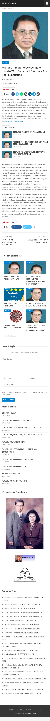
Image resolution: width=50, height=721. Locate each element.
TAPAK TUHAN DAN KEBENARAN (14, 466)
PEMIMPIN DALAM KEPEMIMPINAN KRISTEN (27, 612)
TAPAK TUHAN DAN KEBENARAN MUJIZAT (17, 459)
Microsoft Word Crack (14, 121)
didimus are (8, 678)
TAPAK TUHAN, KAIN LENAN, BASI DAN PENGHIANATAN (22, 435)
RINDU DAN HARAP (9, 413)
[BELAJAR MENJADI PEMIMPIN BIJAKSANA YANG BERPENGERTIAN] (7, 154)
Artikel (5, 62)
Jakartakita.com (30, 713)
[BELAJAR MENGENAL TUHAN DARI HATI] (14, 267)
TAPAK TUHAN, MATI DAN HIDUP (13, 442)
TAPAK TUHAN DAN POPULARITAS (14, 481)
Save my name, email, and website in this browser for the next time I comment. (24, 393)
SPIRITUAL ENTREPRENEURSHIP (29, 604)
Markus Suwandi (10, 654)
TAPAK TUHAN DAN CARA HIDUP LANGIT (17, 420)
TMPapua (8, 636)
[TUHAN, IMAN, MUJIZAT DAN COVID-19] (14, 316)
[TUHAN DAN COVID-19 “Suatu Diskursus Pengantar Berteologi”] (36, 316)
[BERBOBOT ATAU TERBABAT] (14, 294)
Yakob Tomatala (10, 683)
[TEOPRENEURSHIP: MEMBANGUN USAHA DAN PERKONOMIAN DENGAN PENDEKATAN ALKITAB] (7, 144)
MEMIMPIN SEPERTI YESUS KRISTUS (24, 620)
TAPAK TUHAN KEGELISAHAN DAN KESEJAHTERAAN (9, 242)
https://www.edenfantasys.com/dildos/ (18, 643)
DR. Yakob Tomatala (9, 3)
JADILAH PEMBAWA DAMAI (12, 474)
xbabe (7, 624)
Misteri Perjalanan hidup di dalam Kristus (25, 624)
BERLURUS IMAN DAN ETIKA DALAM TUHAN (29, 132)
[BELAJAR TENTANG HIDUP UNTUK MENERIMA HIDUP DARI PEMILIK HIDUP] (36, 267)
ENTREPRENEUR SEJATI (26, 608)
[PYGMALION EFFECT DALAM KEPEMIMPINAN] (36, 294)
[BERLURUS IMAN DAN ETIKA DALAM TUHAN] (7, 134)
